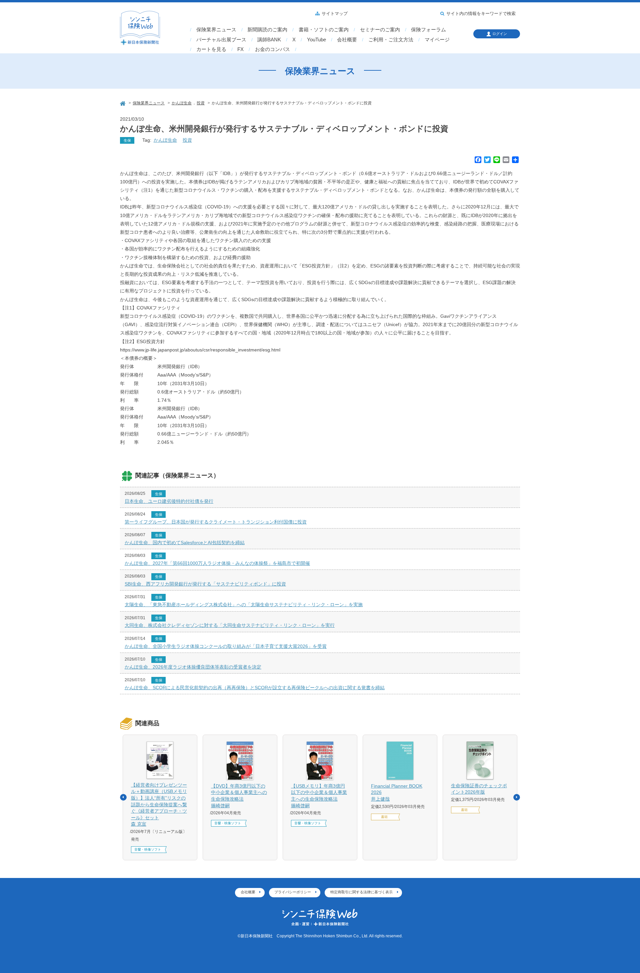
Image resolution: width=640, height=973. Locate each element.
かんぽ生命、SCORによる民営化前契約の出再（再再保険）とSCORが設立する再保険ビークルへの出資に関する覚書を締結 (255, 687)
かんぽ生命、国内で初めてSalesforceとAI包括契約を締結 (185, 542)
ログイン (499, 34)
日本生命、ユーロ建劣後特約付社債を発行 (169, 501)
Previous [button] (123, 797)
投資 (187, 140)
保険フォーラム (428, 29)
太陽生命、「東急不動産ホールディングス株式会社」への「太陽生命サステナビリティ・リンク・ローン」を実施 (244, 604)
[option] (160, 798)
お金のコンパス (272, 49)
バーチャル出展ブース (221, 39)
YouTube (316, 39)
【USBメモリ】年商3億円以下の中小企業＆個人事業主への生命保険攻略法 (319, 795)
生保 (127, 140)
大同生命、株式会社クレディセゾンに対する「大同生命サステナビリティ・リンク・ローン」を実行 (230, 625)
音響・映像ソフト (147, 849)
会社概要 (347, 39)
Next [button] (516, 797)
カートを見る (211, 49)
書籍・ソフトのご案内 (324, 29)
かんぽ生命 (165, 140)
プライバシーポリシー (292, 892)
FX (240, 49)
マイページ (437, 39)
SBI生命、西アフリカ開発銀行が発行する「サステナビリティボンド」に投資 (205, 584)
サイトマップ (335, 13)
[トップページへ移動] (123, 102)
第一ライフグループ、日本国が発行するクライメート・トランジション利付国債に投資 (216, 522)
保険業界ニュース (216, 29)
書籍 (384, 817)
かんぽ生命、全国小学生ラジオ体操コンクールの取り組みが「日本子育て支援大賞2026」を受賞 (226, 646)
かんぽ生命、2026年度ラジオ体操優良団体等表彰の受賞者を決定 (193, 667)
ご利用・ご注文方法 (390, 39)
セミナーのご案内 (380, 29)
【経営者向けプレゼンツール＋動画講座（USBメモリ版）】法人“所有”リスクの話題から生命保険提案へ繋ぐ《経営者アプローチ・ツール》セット (159, 804)
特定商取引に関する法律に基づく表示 (361, 892)
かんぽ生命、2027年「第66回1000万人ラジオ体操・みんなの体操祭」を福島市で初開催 (217, 563)
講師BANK (269, 39)
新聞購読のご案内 (267, 29)
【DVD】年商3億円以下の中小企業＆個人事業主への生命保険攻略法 (239, 795)
